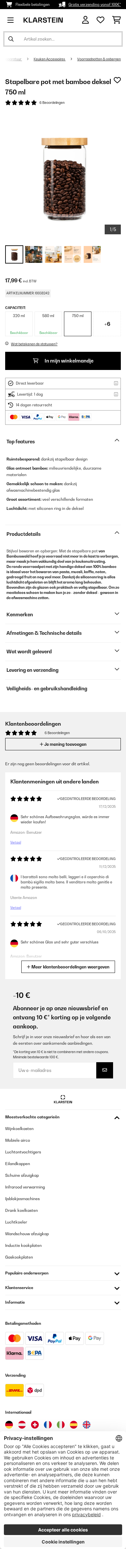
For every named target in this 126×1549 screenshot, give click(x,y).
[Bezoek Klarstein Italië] (61, 1425)
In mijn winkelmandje (68, 360)
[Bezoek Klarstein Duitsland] (9, 1425)
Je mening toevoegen (65, 744)
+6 (107, 324)
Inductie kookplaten (23, 1245)
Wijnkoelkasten (19, 1128)
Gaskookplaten (19, 1257)
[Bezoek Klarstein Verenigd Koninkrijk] (86, 1425)
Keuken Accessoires (50, 59)
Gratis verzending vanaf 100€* (94, 4)
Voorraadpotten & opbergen (99, 59)
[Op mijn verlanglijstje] (117, 80)
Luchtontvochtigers (23, 1151)
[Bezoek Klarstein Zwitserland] (35, 1425)
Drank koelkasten (21, 1210)
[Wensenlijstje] (100, 20)
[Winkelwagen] (116, 20)
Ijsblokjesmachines (22, 1198)
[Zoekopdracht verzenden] (11, 39)
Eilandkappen (17, 1163)
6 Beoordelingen (52, 102)
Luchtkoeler (16, 1222)
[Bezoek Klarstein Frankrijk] (48, 1425)
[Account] (85, 20)
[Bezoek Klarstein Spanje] (74, 1425)
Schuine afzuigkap (22, 1175)
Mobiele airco (17, 1140)
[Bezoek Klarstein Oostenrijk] (22, 1425)
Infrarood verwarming (25, 1187)
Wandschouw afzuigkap (27, 1233)
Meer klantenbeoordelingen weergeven (70, 966)
